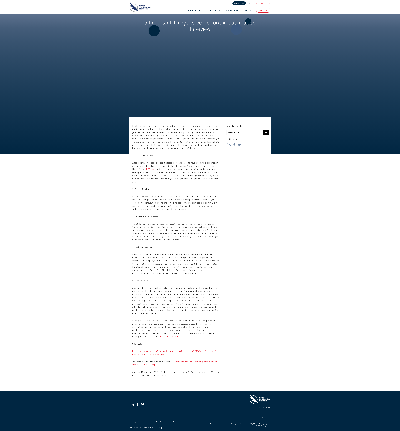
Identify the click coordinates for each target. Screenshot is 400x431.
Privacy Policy (135, 427)
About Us (247, 10)
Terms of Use (148, 427)
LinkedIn (229, 144)
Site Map (158, 427)
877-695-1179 (263, 3)
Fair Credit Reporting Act (171, 336)
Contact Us (263, 10)
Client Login (239, 3)
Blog (251, 3)
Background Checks (195, 10)
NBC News (151, 169)
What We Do (215, 10)
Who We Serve (231, 10)
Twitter (239, 144)
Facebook (234, 144)
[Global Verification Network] (140, 7)
